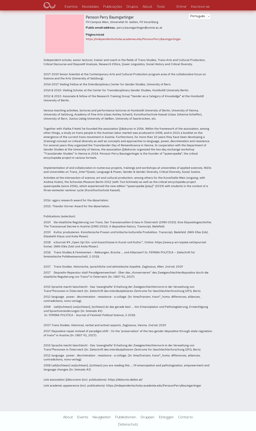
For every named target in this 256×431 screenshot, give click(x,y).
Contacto (185, 417)
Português (197, 16)
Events (82, 417)
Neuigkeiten (102, 417)
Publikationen (125, 417)
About (68, 417)
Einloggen (166, 417)
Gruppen (148, 417)
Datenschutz (128, 424)
